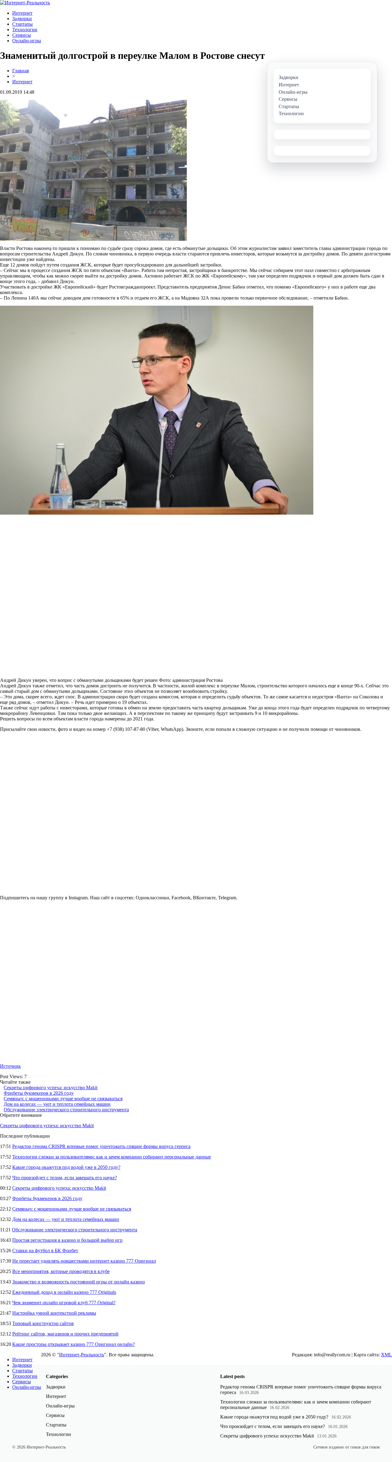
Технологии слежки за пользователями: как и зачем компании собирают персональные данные (111, 1156)
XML (386, 1354)
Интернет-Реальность (81, 1354)
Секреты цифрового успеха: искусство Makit (50, 1087)
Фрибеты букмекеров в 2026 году (39, 1093)
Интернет (22, 13)
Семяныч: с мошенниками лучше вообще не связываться (63, 1098)
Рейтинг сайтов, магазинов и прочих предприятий (65, 1333)
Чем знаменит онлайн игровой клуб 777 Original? (63, 1302)
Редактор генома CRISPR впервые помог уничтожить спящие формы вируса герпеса (101, 1146)
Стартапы (22, 24)
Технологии (24, 29)
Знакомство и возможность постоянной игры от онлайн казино (78, 1281)
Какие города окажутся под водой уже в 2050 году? (66, 1167)
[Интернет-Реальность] (25, 2)
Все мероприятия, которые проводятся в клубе (61, 1271)
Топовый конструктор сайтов (43, 1323)
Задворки (22, 18)
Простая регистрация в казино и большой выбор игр (67, 1240)
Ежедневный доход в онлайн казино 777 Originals (64, 1292)
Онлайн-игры (26, 40)
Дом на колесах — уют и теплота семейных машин (57, 1104)
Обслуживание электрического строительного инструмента (66, 1109)
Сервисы (21, 35)
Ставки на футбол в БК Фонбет (45, 1250)
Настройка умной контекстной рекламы (54, 1313)
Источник (10, 1066)
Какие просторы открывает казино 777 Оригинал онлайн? (73, 1344)
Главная (20, 70)
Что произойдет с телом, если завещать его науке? (64, 1177)
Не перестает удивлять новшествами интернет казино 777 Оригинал (84, 1261)
